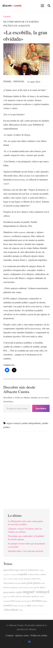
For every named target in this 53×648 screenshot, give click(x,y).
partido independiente (31, 423)
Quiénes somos (22, 635)
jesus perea (33, 583)
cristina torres (33, 574)
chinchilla (6, 575)
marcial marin (23, 587)
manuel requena (10, 587)
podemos (35, 596)
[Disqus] (26, 469)
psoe (29, 600)
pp (19, 600)
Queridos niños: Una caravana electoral (25, 550)
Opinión (7, 16)
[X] (24, 642)
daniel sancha (18, 578)
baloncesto (33, 569)
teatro (15, 605)
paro (9, 596)
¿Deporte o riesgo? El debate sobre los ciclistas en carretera (25, 530)
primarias (23, 601)
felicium (18, 583)
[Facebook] (29, 642)
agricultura (8, 569)
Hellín (23, 583)
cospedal (22, 574)
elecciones (8, 583)
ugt (25, 606)
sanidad (7, 605)
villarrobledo (10, 609)
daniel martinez (8, 579)
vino (20, 610)
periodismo (26, 596)
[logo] (11, 5)
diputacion (27, 578)
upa (29, 605)
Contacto (10, 635)
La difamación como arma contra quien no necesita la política (25, 523)
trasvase (21, 605)
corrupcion (13, 575)
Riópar (44, 601)
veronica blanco (37, 605)
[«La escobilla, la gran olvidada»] (26, 45)
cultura (43, 574)
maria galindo (34, 587)
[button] (42, 5)
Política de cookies (39, 635)
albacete (24, 569)
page (5, 596)
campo (42, 570)
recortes (37, 600)
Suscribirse (41, 408)
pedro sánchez (16, 596)
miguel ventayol (13, 423)
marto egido (15, 592)
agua (17, 569)
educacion (35, 578)
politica (13, 600)
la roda (42, 583)
